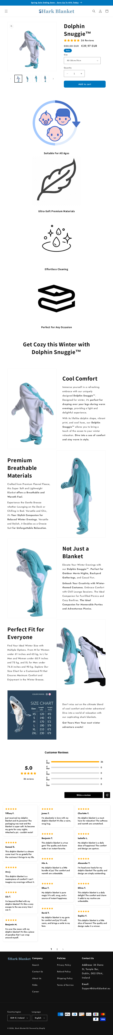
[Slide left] (10, 79)
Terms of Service (65, 984)
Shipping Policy (65, 978)
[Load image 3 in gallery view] (36, 78)
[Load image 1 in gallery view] (18, 78)
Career (35, 991)
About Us (36, 978)
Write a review (84, 795)
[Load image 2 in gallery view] (27, 78)
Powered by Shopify (37, 1028)
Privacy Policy (64, 964)
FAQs (34, 984)
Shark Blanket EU (22, 1028)
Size (66, 54)
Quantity (68, 67)
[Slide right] (53, 79)
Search (35, 964)
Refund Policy (64, 971)
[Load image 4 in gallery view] (45, 78)
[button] (6, 11)
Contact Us (37, 971)
